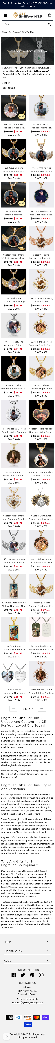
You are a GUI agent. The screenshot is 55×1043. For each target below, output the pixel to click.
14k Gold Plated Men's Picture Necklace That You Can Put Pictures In (14, 606)
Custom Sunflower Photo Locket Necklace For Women (41, 519)
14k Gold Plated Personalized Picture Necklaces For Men (14, 649)
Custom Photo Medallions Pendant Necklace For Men (13, 475)
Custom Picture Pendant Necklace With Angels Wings (41, 258)
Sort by (6, 83)
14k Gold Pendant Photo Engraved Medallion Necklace (14, 214)
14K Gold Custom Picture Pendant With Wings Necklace (13, 171)
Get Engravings (37, 1033)
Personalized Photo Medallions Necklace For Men (41, 214)
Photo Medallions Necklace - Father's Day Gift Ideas (14, 345)
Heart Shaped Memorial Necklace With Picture (14, 693)
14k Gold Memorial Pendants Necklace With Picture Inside (14, 127)
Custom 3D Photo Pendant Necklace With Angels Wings (41, 606)
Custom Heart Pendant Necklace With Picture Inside (41, 432)
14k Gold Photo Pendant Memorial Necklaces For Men (41, 127)
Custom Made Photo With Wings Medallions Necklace (14, 258)
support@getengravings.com (27, 1002)
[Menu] (5, 14)
